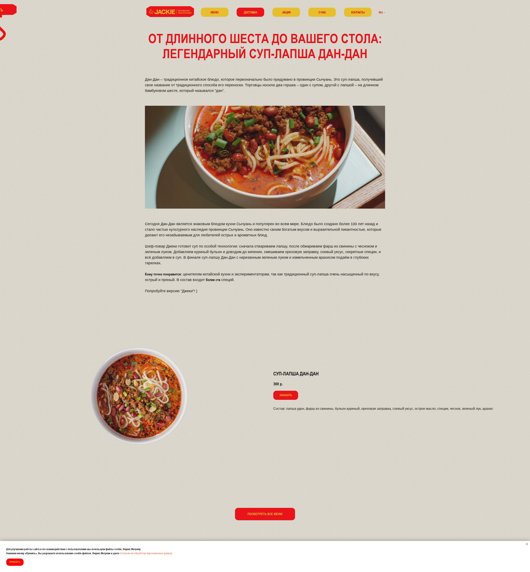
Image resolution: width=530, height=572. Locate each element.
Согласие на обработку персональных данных (146, 553)
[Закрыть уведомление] (527, 544)
